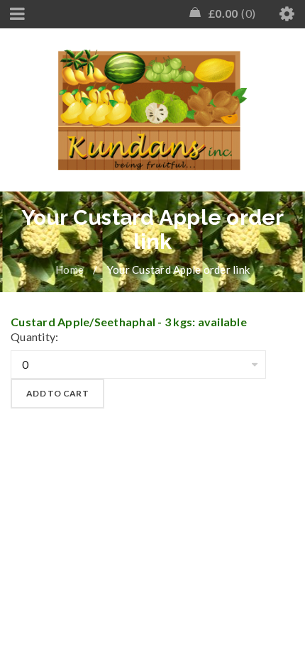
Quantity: (34, 336)
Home (69, 269)
